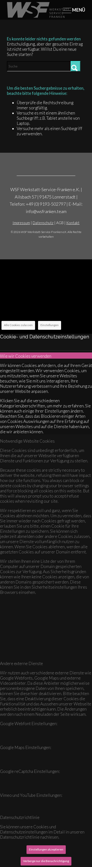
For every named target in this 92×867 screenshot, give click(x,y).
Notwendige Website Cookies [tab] (27, 441)
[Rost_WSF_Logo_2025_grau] (38, 10)
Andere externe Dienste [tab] (21, 663)
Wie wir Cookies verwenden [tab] (25, 356)
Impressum (21, 222)
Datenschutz (43, 222)
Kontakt (72, 222)
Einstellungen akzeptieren (46, 849)
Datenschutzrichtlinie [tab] (19, 817)
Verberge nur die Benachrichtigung (46, 861)
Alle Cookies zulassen (18, 325)
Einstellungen (49, 325)
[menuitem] (71, 10)
